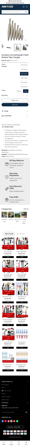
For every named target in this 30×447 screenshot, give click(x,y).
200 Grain (24, 73)
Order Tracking (6, 396)
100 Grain (24, 65)
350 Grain (24, 86)
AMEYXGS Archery (16, 437)
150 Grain (24, 69)
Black (19, 91)
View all (26, 209)
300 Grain (24, 82)
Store (3, 387)
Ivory (25, 91)
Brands (4, 393)
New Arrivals (5, 399)
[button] (26, 6)
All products (5, 384)
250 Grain (24, 78)
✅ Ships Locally (6, 390)
